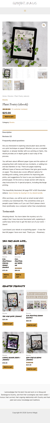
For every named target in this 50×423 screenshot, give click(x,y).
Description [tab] (7, 132)
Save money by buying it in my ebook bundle (25, 193)
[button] (44, 25)
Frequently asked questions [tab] (13, 141)
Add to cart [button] (6, 276)
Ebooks (10, 96)
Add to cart (9, 117)
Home (4, 96)
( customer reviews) (19, 109)
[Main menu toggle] (25, 11)
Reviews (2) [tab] (7, 136)
